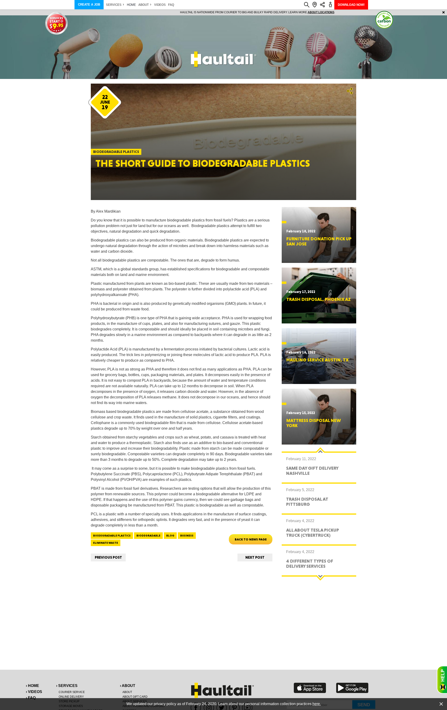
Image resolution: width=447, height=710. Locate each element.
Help (442, 680)
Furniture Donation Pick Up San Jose (319, 241)
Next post (254, 557)
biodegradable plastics (112, 535)
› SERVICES (67, 686)
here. (316, 704)
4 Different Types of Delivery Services (309, 563)
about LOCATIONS (287, 12)
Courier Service (72, 692)
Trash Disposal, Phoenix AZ (318, 299)
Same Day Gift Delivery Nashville (312, 470)
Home (131, 5)
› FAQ (31, 698)
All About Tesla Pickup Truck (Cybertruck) (312, 532)
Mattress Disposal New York (313, 423)
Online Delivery (71, 696)
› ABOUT (127, 686)
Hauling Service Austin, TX (317, 360)
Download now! (351, 5)
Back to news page (251, 539)
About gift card (135, 696)
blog (170, 535)
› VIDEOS (34, 692)
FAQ (171, 5)
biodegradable (148, 535)
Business (186, 535)
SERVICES (114, 5)
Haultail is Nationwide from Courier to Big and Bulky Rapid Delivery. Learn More (223, 12)
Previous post (108, 557)
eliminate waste (105, 542)
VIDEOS (160, 5)
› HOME (32, 686)
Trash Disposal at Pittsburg (307, 501)
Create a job (89, 4)
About (143, 5)
